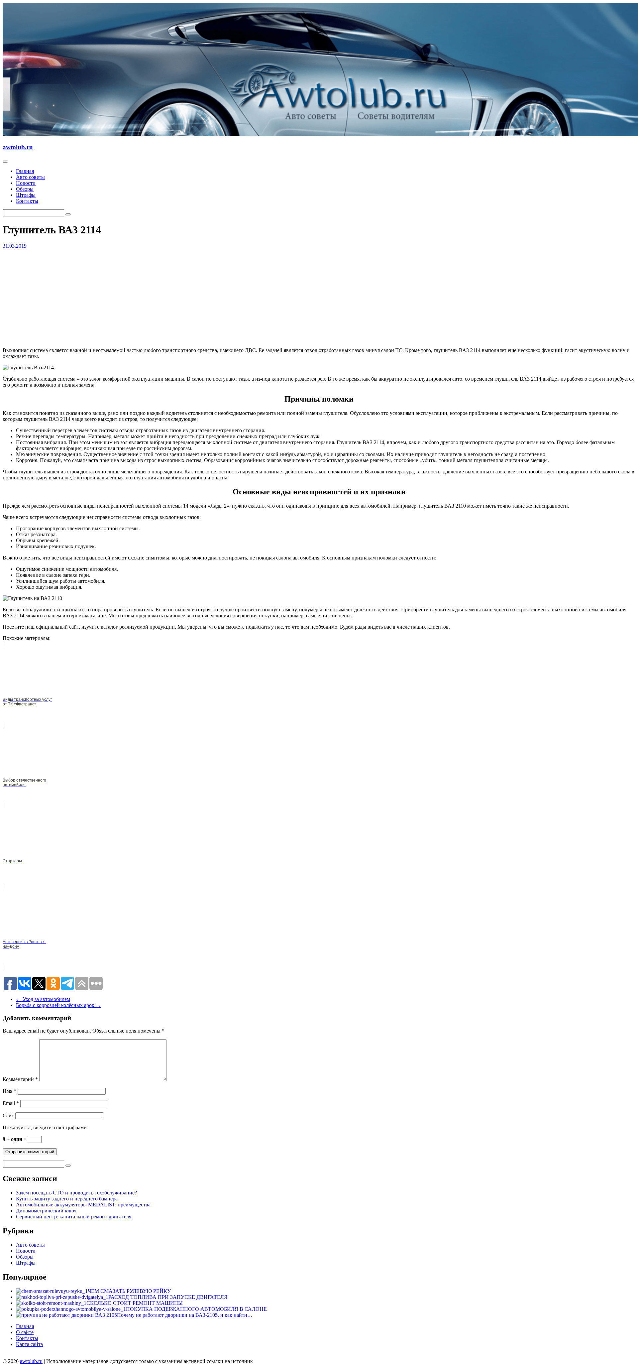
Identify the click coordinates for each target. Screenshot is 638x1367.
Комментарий (20, 1079)
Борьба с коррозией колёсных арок (58, 1005)
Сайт (8, 1115)
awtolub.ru (18, 147)
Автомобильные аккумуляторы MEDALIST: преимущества (83, 1204)
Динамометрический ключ (46, 1210)
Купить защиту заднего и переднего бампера (67, 1198)
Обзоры (25, 189)
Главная (25, 171)
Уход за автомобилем (43, 999)
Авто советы (30, 177)
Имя (9, 1091)
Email (11, 1103)
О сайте (25, 1332)
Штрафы (26, 195)
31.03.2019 (15, 246)
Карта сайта (29, 1344)
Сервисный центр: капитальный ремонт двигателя (73, 1216)
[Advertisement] (202, 295)
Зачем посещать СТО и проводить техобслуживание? (76, 1192)
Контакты (27, 201)
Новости (26, 183)
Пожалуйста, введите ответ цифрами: (45, 1127)
